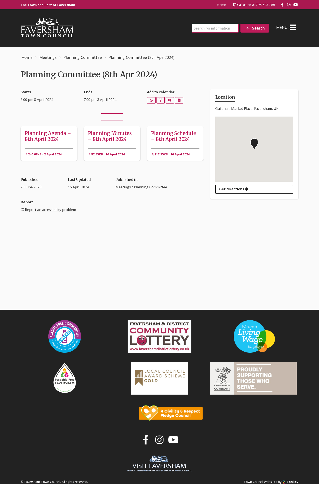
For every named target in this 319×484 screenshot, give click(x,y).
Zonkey (292, 482)
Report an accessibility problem (50, 209)
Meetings (123, 187)
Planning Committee (150, 187)
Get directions (232, 189)
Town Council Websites (260, 482)
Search (258, 28)
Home (221, 4)
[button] (254, 143)
